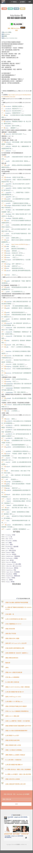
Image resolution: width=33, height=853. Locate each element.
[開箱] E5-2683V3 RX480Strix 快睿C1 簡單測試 (17, 687)
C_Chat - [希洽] (9, 548)
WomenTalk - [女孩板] (11, 540)
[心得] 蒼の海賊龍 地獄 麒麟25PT (14, 764)
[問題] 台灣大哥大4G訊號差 (12, 779)
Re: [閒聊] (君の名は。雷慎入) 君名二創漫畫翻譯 (18, 769)
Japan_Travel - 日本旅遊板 (13, 572)
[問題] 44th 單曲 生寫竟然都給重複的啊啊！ (16, 730)
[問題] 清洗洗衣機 (10, 628)
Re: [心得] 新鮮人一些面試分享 (13, 759)
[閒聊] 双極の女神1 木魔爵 (12, 638)
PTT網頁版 (14, 1)
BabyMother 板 (16, 15)
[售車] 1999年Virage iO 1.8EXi (13, 696)
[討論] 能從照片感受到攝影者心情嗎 (14, 648)
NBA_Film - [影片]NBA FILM (13, 566)
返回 (16, 30)
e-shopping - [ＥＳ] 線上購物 (13, 564)
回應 (12, 18)
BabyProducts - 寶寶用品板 (13, 575)
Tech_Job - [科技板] (11, 554)
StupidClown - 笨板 (11, 570)
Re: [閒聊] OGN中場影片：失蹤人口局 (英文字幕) (18, 774)
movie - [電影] (9, 544)
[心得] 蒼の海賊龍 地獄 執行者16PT (14, 691)
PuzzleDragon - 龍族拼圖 (12, 546)
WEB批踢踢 (17, 844)
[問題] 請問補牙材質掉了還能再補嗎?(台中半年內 (18, 725)
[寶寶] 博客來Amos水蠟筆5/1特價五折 (15, 755)
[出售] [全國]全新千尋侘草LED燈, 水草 (15, 784)
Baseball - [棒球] (10, 552)
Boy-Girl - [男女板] (11, 562)
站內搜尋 (22, 1)
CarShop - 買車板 (10, 577)
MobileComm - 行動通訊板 (13, 556)
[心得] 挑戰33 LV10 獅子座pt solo (14, 701)
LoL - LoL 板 (9, 536)
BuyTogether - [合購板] (12, 558)
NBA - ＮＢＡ (9, 538)
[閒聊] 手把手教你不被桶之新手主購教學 (16, 706)
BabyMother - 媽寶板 (11, 574)
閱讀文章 (7, 662)
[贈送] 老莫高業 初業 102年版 (13, 745)
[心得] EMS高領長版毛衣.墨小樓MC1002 (15, 619)
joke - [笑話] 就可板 (11, 550)
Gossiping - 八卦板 (10, 535)
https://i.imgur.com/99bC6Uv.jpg (19, 244)
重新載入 (23, 18)
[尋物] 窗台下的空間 (10, 633)
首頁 (9, 28)
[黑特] (6, 667)
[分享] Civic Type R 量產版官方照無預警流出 (17, 711)
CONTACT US (23, 844)
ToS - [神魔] (9, 542)
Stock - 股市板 (10, 560)
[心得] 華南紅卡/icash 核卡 (12, 735)
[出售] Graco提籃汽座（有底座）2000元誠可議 (17, 721)
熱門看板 (17, 18)
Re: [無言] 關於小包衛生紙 (12, 682)
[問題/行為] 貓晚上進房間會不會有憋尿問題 (16, 602)
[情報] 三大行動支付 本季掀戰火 (13, 750)
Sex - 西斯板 (9, 579)
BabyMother (15, 28)
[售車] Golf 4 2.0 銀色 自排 (12, 716)
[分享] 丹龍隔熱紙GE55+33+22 (13, 624)
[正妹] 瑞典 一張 (9, 614)
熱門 (30, 1)
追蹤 (9, 18)
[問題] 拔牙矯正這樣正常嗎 (12, 740)
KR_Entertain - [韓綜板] (12, 568)
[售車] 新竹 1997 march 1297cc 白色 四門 (16, 643)
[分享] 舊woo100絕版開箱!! (12, 677)
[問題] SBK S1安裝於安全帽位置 (13, 672)
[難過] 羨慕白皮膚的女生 (11, 657)
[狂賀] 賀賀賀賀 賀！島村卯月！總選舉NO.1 (16, 653)
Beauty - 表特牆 (10, 581)
